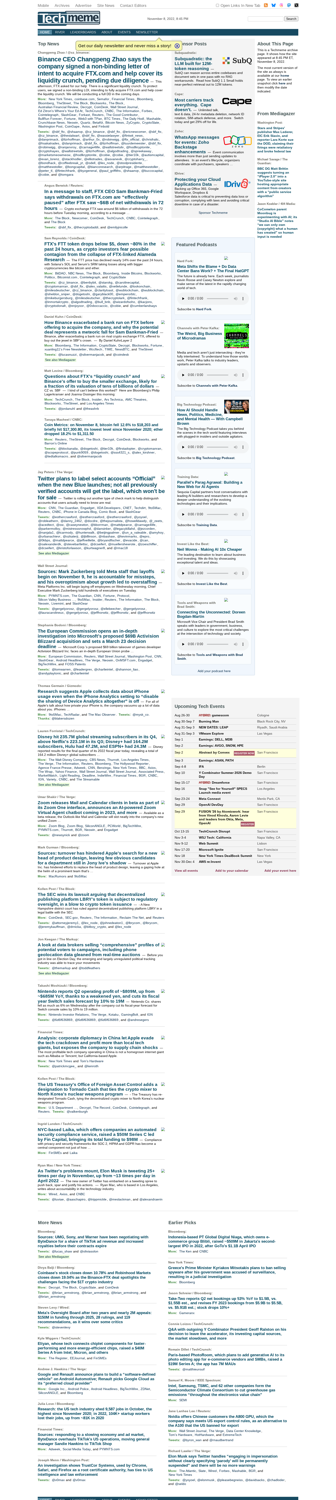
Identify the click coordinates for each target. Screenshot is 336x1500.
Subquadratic (185, 53)
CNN (52, 508)
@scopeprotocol (56, 452)
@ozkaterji (70, 536)
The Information (127, 111)
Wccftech (95, 349)
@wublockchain (127, 290)
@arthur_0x (91, 139)
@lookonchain (140, 286)
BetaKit (98, 122)
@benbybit (88, 282)
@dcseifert (98, 544)
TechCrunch (93, 111)
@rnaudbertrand (221, 1440)
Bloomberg (145, 99)
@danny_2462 (71, 521)
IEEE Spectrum (208, 1380)
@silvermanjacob (91, 354)
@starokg (105, 282)
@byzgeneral (87, 170)
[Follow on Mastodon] (289, 5)
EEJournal (77, 1358)
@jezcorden (146, 528)
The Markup (68, 939)
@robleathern (48, 521)
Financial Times (123, 99)
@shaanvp (75, 131)
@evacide (130, 540)
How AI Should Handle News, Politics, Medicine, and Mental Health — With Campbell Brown (210, 417)
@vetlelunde (118, 286)
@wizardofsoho (124, 302)
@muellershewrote (121, 544)
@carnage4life (89, 147)
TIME (108, 349)
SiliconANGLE (95, 826)
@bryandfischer (108, 540)
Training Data (206, 525)
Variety (51, 779)
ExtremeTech (232, 1435)
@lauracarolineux (51, 612)
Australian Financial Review (58, 107)
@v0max (58, 1480)
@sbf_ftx (58, 131)
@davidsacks (254, 1480)
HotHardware (204, 1435)
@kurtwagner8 (94, 548)
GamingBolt (129, 1014)
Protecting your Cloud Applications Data (198, 182)
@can (144, 540)
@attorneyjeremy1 (65, 923)
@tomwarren (61, 669)
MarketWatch (47, 775)
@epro (144, 536)
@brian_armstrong (65, 1292)
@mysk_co (141, 714)
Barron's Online (56, 443)
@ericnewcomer (134, 131)
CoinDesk (101, 107)
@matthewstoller (50, 167)
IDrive (179, 173)
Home (45, 32)
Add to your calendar (231, 870)
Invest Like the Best (211, 584)
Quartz (85, 122)
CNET (127, 508)
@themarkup (61, 968)
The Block (80, 103)
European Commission (65, 656)
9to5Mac (154, 508)
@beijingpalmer (108, 532)
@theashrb (91, 408)
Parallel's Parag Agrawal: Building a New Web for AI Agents (209, 484)
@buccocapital (152, 170)
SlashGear (68, 115)
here (282, 83)
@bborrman (99, 525)
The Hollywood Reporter (131, 763)
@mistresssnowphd (77, 528)
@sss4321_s (120, 452)
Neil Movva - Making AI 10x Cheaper (209, 549)
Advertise (83, 5)
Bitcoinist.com (67, 277)
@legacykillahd (124, 528)
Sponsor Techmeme (213, 212)
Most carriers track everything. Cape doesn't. (194, 105)
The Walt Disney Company (68, 760)
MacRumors (57, 876)
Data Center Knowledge (243, 1431)
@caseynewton (77, 525)
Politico (50, 277)
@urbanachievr (49, 536)
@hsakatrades (48, 143)
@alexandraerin (151, 1199)
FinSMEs (55, 1153)
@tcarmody (64, 532)
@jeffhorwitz (99, 612)
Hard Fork (203, 309)
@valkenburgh (77, 1111)
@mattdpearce (121, 525)
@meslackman (120, 1199)
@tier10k (132, 155)
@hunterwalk (84, 532)
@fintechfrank (65, 170)
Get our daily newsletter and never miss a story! (124, 45)
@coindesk (121, 354)
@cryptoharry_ (135, 159)
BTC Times (112, 118)
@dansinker (102, 528)
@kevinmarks (127, 536)
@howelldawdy (136, 521)
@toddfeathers (89, 968)
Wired (53, 1194)
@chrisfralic (150, 139)
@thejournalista (111, 521)
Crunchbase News (51, 122)
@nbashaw (107, 536)
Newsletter (147, 32)
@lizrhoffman (70, 139)
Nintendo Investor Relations (69, 1014)
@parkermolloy (49, 528)
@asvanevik (113, 159)
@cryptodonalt (55, 306)
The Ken (185, 1251)
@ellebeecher (111, 608)
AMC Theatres (135, 399)
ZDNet (145, 1389)
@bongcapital (75, 167)
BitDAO (60, 273)
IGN (41, 779)
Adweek (79, 768)
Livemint (57, 603)
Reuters (98, 115)
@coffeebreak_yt (70, 163)
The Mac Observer (101, 714)
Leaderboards (83, 32)
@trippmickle (97, 1199)
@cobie (104, 155)
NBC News (76, 273)
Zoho (179, 131)
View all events (186, 870)
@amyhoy (156, 532)
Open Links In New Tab (240, 5)
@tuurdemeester (133, 143)
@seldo (180, 1484)
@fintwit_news (132, 135)
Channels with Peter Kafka (216, 385)
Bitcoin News (114, 122)
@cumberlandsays (143, 306)
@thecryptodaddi (86, 227)
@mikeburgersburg (58, 298)
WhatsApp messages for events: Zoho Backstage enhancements (197, 144)
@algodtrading (117, 151)
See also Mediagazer (60, 360)
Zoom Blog (56, 826)
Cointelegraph (48, 115)
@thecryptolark (114, 298)
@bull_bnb (102, 302)
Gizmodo (74, 686)
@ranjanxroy (67, 147)
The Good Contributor (122, 115)
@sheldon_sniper (57, 294)
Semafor (103, 99)
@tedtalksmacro (56, 456)
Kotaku (114, 1014)
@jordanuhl (66, 408)
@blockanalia (68, 448)
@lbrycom (132, 923)
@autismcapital (152, 155)
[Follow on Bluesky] (274, 5)
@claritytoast (103, 290)
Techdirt (140, 508)
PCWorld (114, 826)
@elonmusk (205, 1480)
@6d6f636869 (62, 1020)
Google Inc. (57, 1389)
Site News (106, 5)
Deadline (88, 775)
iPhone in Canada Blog (80, 512)
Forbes (147, 111)
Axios (86, 126)
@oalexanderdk (49, 544)
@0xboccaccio (96, 306)
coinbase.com (85, 99)
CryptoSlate (150, 122)
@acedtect (46, 525)
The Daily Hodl (133, 118)
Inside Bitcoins (131, 273)
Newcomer (80, 218)
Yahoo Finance (66, 771)
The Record (101, 1107)
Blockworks (98, 103)
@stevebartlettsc (76, 544)
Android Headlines (69, 660)
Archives (62, 5)
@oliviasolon (89, 1251)
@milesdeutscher (57, 290)
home (284, 75)
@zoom (83, 835)
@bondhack (47, 163)
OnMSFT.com (126, 660)
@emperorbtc (126, 294)
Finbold (104, 126)
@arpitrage (123, 167)
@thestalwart (69, 135)
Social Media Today (77, 1449)
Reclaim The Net (132, 917)
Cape (179, 94)
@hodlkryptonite (138, 147)
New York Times (60, 99)
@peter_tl (45, 170)
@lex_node (106, 163)
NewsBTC (122, 349)
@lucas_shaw (62, 1251)
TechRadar (72, 714)
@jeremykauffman (51, 927)
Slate (202, 1471)
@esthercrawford (64, 517)
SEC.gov (71, 917)
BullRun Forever (50, 118)
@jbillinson (88, 536)
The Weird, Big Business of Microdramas (199, 335)
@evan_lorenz (48, 159)
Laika (73, 1153)
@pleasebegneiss (230, 1480)
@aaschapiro (75, 1199)
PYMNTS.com (59, 595)
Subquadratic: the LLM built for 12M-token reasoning (193, 63)
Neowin (72, 122)
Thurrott (113, 760)
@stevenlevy (61, 1327)
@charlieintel (103, 669)
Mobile (43, 5)
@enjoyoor (76, 306)
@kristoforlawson (68, 548)
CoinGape (72, 126)
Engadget (87, 508)
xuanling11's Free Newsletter (65, 349)
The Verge (64, 472)
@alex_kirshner (143, 452)
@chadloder (276, 1480)
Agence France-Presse (55, 768)
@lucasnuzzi (67, 354)
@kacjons (145, 302)
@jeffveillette (86, 540)
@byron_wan (192, 1440)
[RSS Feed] (266, 5)
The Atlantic (187, 1471)
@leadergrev (82, 669)
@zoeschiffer (147, 544)
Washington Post (50, 126)
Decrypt (86, 107)
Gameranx (187, 1313)
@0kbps (44, 540)
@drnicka (74, 927)
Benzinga (104, 768)
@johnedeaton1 (111, 923)
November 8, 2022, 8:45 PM (167, 19)
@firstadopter (125, 448)
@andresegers (138, 1020)
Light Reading (70, 775)
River (60, 32)
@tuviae (58, 1199)
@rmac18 (121, 548)
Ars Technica (113, 399)
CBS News (97, 760)
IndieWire (104, 775)
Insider (97, 399)
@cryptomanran (56, 286)
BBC (142, 768)
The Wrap (45, 771)
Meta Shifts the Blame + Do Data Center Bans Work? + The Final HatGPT (213, 268)
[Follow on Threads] (281, 5)
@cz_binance (78, 52)
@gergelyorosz (63, 608)
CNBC (109, 111)
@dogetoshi (81, 294)
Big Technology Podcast (215, 458)
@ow (60, 525)
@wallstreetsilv (113, 147)
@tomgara (65, 174)
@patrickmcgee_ (64, 1066)
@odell (90, 163)
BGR (142, 775)
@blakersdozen (63, 718)
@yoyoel (140, 517)
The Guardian (68, 508)
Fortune (70, 118)
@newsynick (61, 835)
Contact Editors (133, 5)
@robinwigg (110, 139)
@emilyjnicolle (117, 227)
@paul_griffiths (110, 170)
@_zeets (155, 521)
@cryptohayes (48, 151)
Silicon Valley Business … (56, 599)
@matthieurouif (193, 1369)
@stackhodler (72, 159)
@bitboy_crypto (94, 927)
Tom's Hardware (92, 1061)
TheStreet (63, 103)
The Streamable (88, 779)
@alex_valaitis (96, 286)
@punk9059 (79, 452)
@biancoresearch (100, 167)
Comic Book (107, 512)
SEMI (183, 1400)
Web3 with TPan (90, 118)
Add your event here (280, 870)
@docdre (91, 521)
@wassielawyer (108, 135)
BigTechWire (47, 664)
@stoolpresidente (129, 163)
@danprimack (48, 139)
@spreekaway (141, 151)
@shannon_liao (126, 669)
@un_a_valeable (134, 532)
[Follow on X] (296, 5)
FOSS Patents (75, 664)
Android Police (78, 1389)
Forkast (84, 115)
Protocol (123, 595)
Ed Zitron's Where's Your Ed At (60, 111)
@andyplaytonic (49, 673)
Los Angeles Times (100, 403)
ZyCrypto (133, 122)
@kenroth (91, 1066)
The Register (58, 1358)
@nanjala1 (46, 532)
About (106, 32)
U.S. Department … (63, 1107)
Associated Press (151, 771)
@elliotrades (93, 159)
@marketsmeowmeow (54, 155)
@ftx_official (130, 139)
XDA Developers (108, 508)
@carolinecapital (127, 282)
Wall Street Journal (124, 107)
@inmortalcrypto (56, 302)
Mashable (154, 118)
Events (124, 32)
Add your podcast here (214, 671)
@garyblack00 (102, 294)
